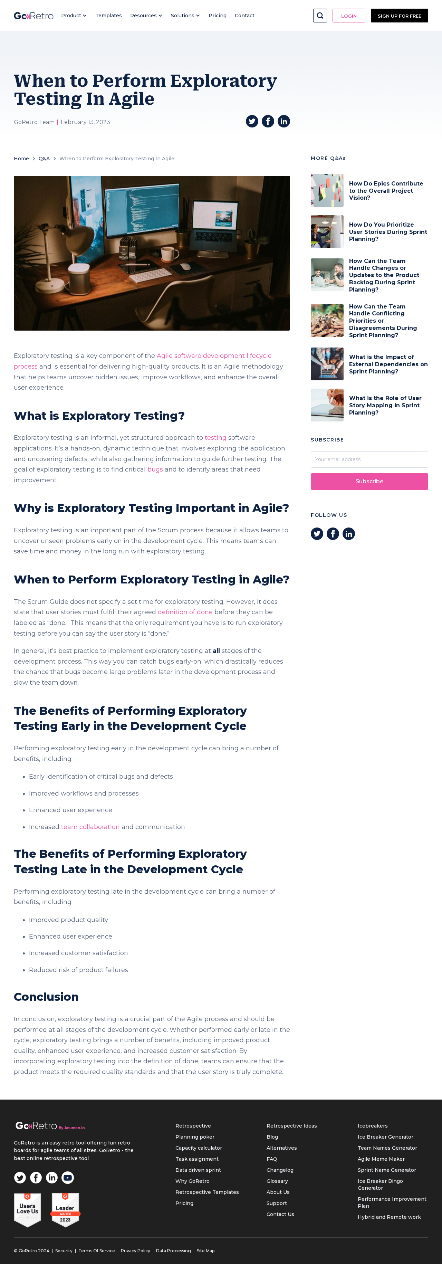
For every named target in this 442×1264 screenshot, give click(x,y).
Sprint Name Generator (387, 1170)
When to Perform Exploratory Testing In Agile (116, 158)
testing (216, 437)
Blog (272, 1137)
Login (349, 16)
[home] (34, 15)
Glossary (277, 1181)
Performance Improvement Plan (392, 1202)
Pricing (218, 15)
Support (277, 1203)
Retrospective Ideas (292, 1126)
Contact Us (280, 1214)
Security (64, 1250)
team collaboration (90, 827)
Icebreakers (373, 1126)
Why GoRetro (192, 1181)
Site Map (205, 1250)
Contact (244, 15)
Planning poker (194, 1137)
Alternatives (282, 1148)
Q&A (44, 158)
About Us (278, 1192)
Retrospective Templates (207, 1192)
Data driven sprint (198, 1170)
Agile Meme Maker (381, 1159)
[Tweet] (252, 121)
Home (21, 158)
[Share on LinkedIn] (284, 121)
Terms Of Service (96, 1250)
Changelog (280, 1170)
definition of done (185, 612)
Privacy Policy (135, 1250)
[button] (74, 15)
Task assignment (197, 1159)
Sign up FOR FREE (399, 16)
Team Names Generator (387, 1148)
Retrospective (193, 1126)
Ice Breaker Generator (385, 1137)
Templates (108, 15)
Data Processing (173, 1250)
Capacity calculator (198, 1148)
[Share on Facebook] (268, 121)
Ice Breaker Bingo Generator (380, 1184)
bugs (155, 469)
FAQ (272, 1159)
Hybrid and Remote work (389, 1217)
